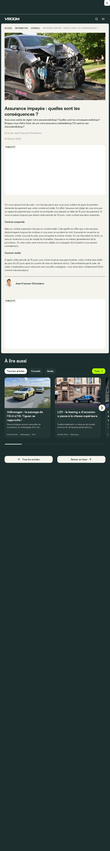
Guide (50, 371)
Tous (97, 371)
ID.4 (34, 435)
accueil (8, 28)
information (21, 28)
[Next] (102, 407)
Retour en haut (79, 459)
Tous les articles (15, 371)
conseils (35, 28)
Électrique (75, 435)
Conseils (35, 371)
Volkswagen (25, 435)
